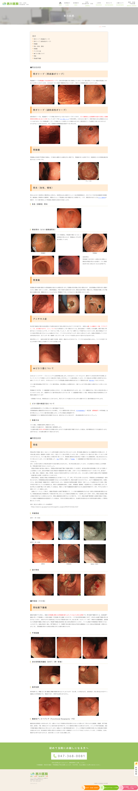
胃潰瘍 (35, 48)
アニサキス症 (37, 51)
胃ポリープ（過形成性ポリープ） (43, 41)
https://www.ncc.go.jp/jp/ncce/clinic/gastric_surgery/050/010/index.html (54, 506)
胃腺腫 (35, 43)
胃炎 (58, 459)
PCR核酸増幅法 (80, 410)
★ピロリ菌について (39, 53)
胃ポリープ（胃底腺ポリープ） (42, 39)
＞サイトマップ (33, 783)
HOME (100, 26)
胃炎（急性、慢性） (39, 46)
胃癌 (35, 56)
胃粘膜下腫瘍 (37, 58)
